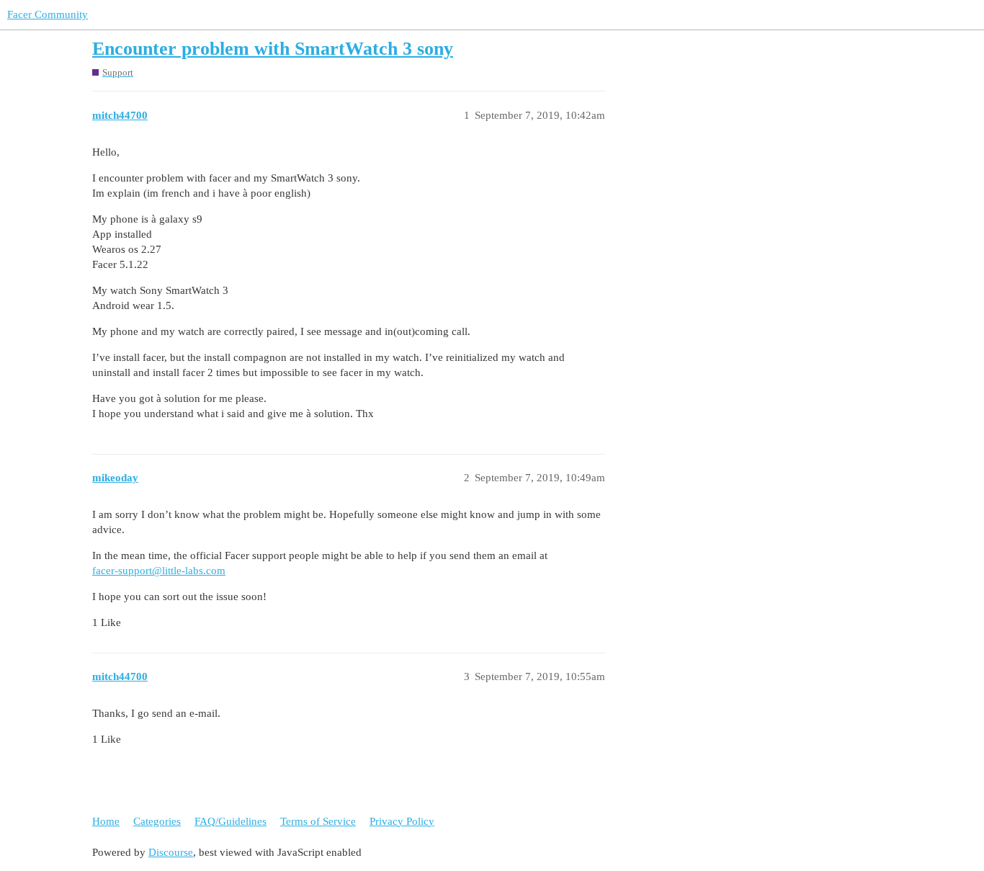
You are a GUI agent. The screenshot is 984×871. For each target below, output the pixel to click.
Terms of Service (318, 821)
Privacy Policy (402, 821)
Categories (157, 821)
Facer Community (47, 14)
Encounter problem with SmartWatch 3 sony (272, 48)
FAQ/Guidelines (230, 821)
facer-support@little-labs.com (158, 570)
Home (106, 821)
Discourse (170, 852)
